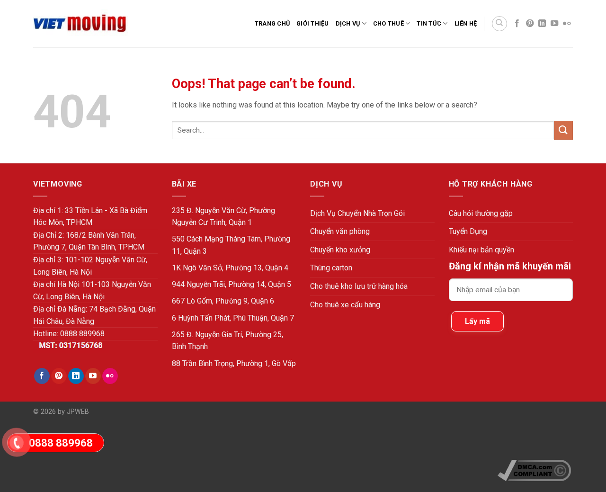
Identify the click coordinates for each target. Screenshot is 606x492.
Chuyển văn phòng (340, 231)
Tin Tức (429, 23)
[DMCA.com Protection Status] (535, 434)
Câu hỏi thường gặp (481, 213)
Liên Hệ (465, 23)
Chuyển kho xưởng (340, 249)
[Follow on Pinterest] (530, 23)
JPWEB (78, 412)
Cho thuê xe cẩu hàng (345, 304)
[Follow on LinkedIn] (542, 23)
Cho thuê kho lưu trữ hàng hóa (359, 286)
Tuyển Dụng (468, 231)
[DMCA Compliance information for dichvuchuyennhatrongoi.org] (534, 470)
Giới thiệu (312, 23)
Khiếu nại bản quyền (481, 249)
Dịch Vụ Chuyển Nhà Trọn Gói (357, 213)
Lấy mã (477, 321)
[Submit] (563, 130)
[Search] (499, 23)
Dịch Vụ (348, 23)
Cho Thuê (388, 23)
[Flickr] (566, 23)
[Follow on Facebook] (517, 23)
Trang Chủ (272, 23)
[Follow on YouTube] (554, 23)
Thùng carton (331, 267)
